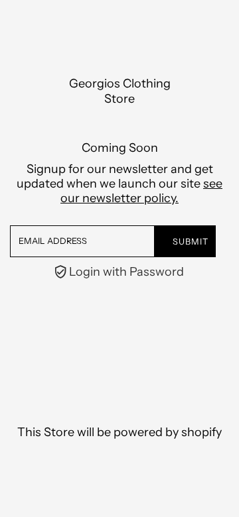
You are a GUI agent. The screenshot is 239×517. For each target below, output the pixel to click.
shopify (201, 432)
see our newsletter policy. (141, 190)
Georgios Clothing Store (120, 91)
